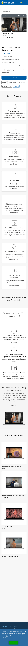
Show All (16, 86)
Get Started (14, 406)
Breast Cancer (12, 83)
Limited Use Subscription (6, 56)
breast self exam (6, 86)
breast (4, 83)
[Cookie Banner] (14, 637)
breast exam (21, 83)
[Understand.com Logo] (8, 2)
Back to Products (6, 11)
